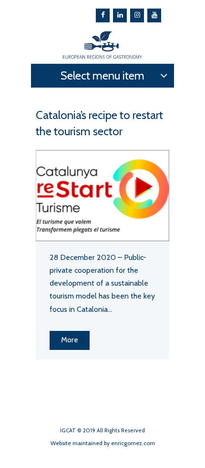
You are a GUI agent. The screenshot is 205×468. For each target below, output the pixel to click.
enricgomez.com (133, 443)
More (69, 339)
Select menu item (102, 75)
